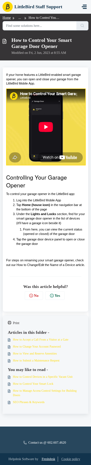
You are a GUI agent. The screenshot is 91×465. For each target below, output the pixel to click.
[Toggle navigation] (84, 7)
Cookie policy (70, 459)
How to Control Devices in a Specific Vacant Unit (43, 376)
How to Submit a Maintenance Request (36, 360)
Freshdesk (48, 459)
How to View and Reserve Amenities (35, 353)
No (36, 295)
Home (7, 17)
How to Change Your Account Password (37, 346)
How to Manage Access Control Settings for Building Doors (45, 393)
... (19, 17)
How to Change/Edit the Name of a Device (46, 265)
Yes (57, 295)
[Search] (82, 25)
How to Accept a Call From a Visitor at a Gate (40, 339)
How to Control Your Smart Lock (33, 383)
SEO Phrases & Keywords (28, 402)
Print (16, 323)
